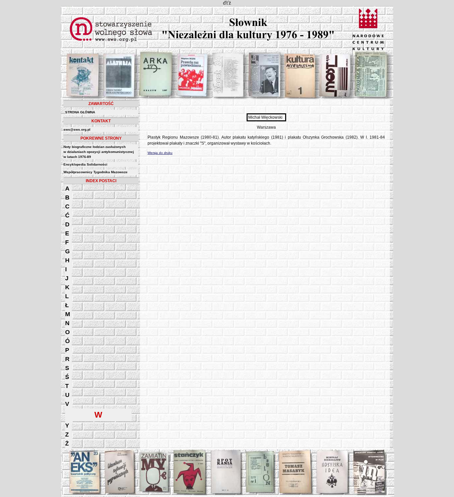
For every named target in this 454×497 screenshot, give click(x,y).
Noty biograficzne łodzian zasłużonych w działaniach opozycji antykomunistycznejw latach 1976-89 (98, 152)
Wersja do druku (160, 153)
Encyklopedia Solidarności (85, 164)
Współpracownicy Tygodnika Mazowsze (95, 172)
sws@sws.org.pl (76, 129)
